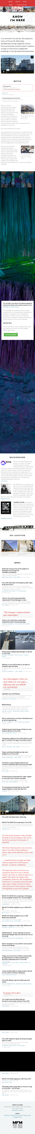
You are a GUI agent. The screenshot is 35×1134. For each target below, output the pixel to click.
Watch (18, 1)
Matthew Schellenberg (11, 1115)
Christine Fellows (23, 1115)
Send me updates (11, 334)
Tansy (20, 1117)
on (18, 4)
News (25, 1)
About (10, 1)
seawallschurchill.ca (6, 518)
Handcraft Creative (17, 1110)
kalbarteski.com (5, 499)
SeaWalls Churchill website (11, 307)
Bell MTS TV (5, 93)
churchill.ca (4, 481)
